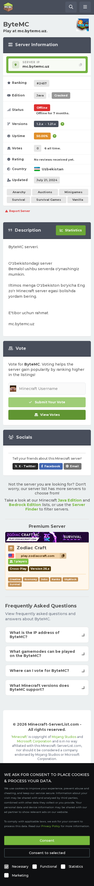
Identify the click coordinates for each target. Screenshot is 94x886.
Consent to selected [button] (47, 853)
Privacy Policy (50, 826)
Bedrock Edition (25, 504)
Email (74, 466)
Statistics (76, 866)
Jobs (44, 579)
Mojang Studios (64, 737)
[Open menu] (85, 7)
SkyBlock (70, 579)
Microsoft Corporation (34, 741)
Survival (18, 200)
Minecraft (19, 737)
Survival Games (48, 200)
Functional (48, 866)
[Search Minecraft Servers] (71, 7)
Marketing (20, 875)
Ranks (56, 579)
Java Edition (70, 500)
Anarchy (19, 192)
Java (40, 95)
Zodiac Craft (31, 547)
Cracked (61, 95)
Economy (31, 579)
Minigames (73, 192)
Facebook (52, 466)
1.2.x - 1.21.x (46, 124)
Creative (15, 579)
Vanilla (77, 200)
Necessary (20, 866)
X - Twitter (27, 466)
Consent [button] (47, 840)
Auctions (45, 192)
